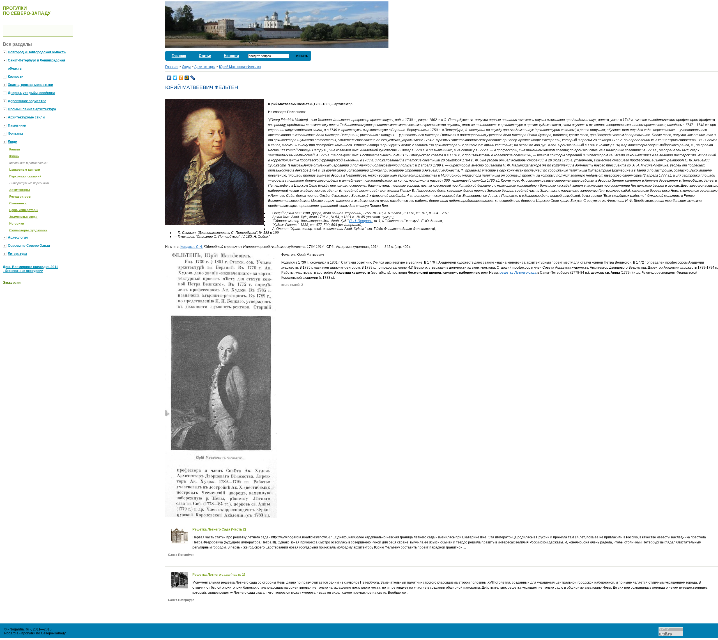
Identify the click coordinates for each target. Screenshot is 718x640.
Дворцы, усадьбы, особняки (31, 93)
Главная (179, 56)
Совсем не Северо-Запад (29, 246)
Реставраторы (20, 196)
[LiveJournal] (193, 77)
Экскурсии (11, 283)
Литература (17, 254)
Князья (14, 149)
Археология (18, 237)
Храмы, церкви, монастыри (30, 85)
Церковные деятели (24, 169)
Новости (231, 56)
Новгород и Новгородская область (37, 52)
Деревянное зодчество (27, 101)
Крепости (15, 77)
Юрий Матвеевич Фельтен (240, 67)
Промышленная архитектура (32, 109)
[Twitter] (175, 77)
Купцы (14, 156)
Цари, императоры (23, 210)
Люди (186, 67)
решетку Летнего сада (518, 273)
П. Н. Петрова (360, 221)
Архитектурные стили (26, 117)
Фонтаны (15, 134)
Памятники (17, 125)
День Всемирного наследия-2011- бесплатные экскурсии (30, 269)
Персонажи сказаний (25, 176)
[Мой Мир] (187, 77)
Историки (16, 223)
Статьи (205, 56)
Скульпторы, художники (28, 230)
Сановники (18, 203)
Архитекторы (204, 67)
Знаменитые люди (23, 216)
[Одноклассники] (181, 77)
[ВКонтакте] (169, 77)
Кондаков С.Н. (191, 247)
